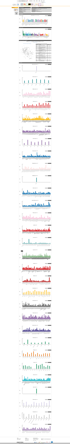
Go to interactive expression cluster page (27, 43)
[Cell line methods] (16, 14)
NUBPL (36, 54)
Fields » (45, 2)
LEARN (39, 0)
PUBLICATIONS (27, 440)
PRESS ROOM (18, 439)
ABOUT (34, 0)
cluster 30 (31, 41)
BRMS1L (37, 56)
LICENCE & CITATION (35, 439)
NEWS (37, 0)
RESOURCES (31, 0)
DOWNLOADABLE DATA (36, 438)
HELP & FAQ (34, 440)
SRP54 (36, 60)
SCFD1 (36, 45)
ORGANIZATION (27, 439)
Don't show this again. (49, 443)
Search (42, 2)
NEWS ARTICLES (19, 438)
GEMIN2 (37, 57)
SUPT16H (37, 50)
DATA (41, 0)
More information (45, 443)
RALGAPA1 (37, 51)
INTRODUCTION (27, 438)
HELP (44, 0)
